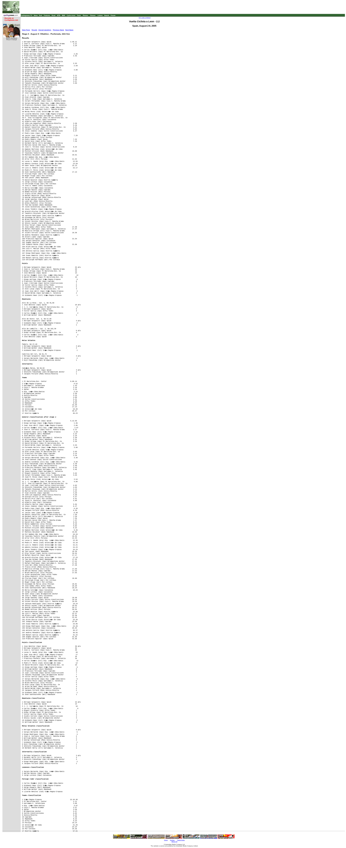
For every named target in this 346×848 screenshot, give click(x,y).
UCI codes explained (144, 17)
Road (53, 15)
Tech (40, 15)
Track (79, 15)
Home (166, 840)
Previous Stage (58, 30)
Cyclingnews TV (26, 15)
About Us (174, 841)
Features (47, 15)
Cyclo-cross (71, 15)
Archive (172, 840)
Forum (113, 15)
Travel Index (181, 840)
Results (34, 30)
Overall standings (44, 30)
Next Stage (69, 30)
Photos (85, 15)
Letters (100, 15)
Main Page (26, 30)
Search (106, 15)
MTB (58, 15)
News (36, 15)
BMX (63, 15)
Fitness (92, 15)
